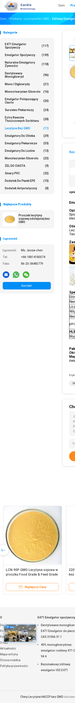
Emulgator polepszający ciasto (27, 100)
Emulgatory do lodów (27, 150)
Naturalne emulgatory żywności (27, 64)
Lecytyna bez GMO (27, 128)
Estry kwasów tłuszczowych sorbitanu (27, 119)
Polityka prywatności (14, 666)
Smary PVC (27, 173)
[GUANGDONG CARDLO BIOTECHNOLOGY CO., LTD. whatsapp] (16, 274)
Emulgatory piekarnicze (27, 143)
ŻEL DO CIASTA (27, 165)
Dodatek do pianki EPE (27, 180)
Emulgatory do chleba (27, 135)
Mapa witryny (9, 654)
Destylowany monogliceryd (27, 75)
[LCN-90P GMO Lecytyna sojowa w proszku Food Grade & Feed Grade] (32, 535)
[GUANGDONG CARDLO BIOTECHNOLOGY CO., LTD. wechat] (26, 274)
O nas (4, 642)
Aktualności (8, 648)
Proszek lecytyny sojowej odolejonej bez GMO (34, 219)
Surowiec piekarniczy (27, 110)
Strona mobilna (10, 660)
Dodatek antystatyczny (27, 188)
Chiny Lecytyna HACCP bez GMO (41, 696)
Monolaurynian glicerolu (27, 158)
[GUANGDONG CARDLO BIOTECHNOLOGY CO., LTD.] (18, 6)
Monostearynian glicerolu (27, 91)
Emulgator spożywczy (27, 55)
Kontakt (26, 285)
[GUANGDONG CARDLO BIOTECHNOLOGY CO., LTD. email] (6, 274)
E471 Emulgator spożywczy (27, 45)
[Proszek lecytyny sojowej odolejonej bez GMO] (10, 219)
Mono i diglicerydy (27, 84)
